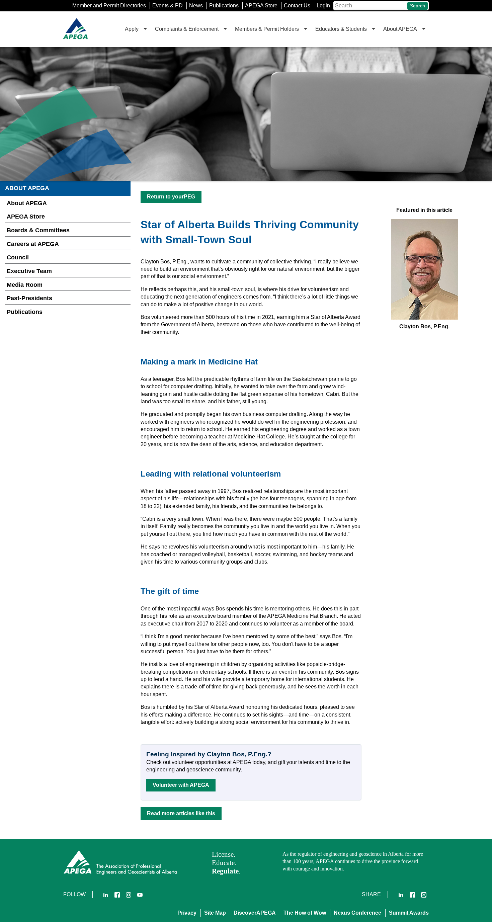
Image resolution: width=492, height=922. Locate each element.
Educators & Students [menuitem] (341, 29)
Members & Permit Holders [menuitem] (267, 29)
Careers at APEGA (33, 244)
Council (18, 257)
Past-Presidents (29, 298)
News (196, 5)
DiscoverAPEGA (255, 913)
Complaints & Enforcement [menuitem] (187, 29)
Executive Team (29, 271)
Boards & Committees (38, 230)
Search (417, 5)
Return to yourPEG (171, 196)
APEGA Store (261, 5)
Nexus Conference (357, 913)
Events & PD (167, 5)
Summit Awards (409, 913)
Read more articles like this (181, 813)
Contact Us (297, 5)
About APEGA (27, 203)
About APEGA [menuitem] (400, 29)
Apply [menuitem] (132, 29)
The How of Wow (304, 913)
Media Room (25, 284)
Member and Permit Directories (109, 5)
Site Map (215, 913)
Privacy (186, 913)
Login (323, 5)
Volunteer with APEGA (181, 785)
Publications (224, 5)
